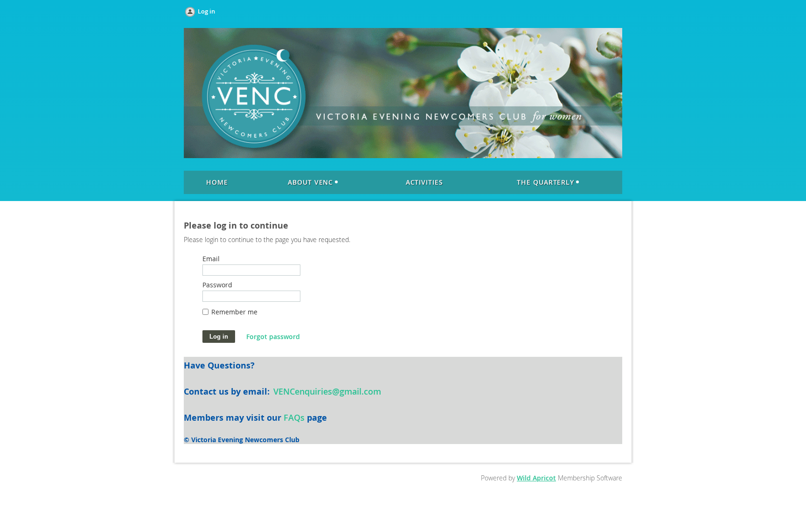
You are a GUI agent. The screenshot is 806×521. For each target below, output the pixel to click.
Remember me (234, 311)
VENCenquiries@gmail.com (327, 391)
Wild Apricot (536, 477)
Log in (206, 11)
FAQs (294, 417)
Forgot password (273, 336)
